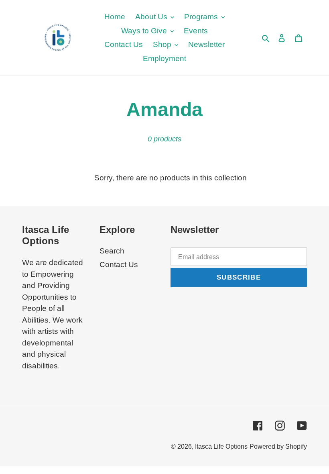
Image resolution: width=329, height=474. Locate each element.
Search (112, 251)
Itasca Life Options (221, 446)
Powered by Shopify (278, 446)
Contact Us (119, 264)
